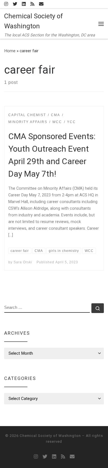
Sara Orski (23, 262)
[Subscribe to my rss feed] (32, 4)
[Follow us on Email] (41, 4)
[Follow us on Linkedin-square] (24, 4)
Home (10, 50)
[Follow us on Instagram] (6, 4)
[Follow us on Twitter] (15, 4)
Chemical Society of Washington (50, 436)
